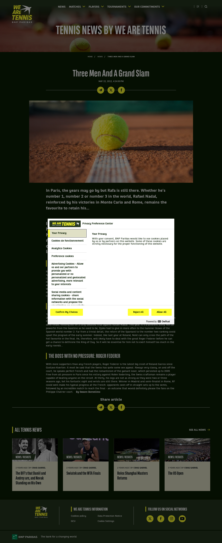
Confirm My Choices (67, 312)
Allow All (161, 312)
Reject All (138, 312)
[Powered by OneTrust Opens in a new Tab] (159, 322)
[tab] (67, 233)
